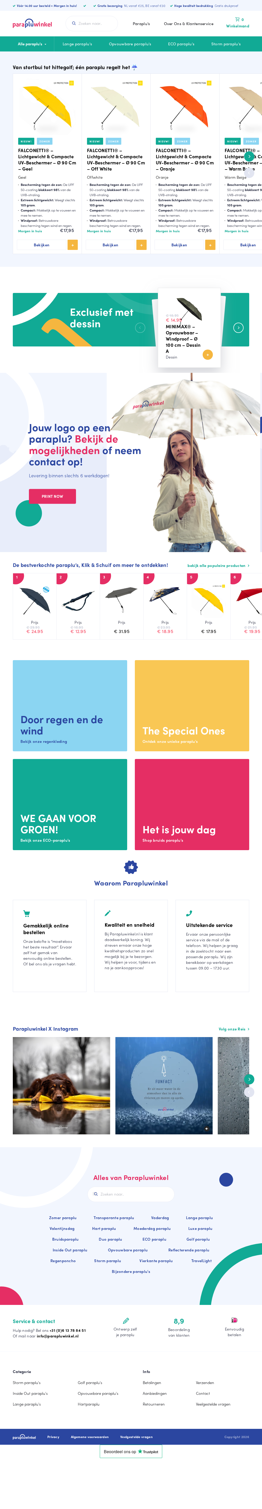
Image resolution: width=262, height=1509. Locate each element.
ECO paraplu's (181, 44)
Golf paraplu (198, 1239)
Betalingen (152, 1382)
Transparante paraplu (114, 1217)
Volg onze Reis (233, 1029)
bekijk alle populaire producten (217, 565)
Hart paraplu (104, 1228)
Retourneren (154, 1404)
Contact (203, 1393)
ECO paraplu (154, 1239)
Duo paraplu (110, 1239)
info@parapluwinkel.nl (58, 1336)
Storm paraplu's (226, 44)
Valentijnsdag (62, 1228)
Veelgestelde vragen (213, 1404)
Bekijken (42, 245)
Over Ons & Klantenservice (189, 23)
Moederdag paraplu (152, 1228)
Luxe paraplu (200, 1228)
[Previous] (249, 173)
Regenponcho (63, 1260)
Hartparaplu (89, 1404)
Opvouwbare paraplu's (130, 44)
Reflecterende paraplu (188, 1250)
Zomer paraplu (63, 1217)
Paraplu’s (141, 23)
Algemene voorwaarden (90, 1437)
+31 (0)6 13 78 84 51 (68, 1330)
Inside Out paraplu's (30, 1393)
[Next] (249, 156)
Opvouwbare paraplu (128, 1250)
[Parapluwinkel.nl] (32, 23)
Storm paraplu (107, 1260)
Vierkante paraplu (156, 1260)
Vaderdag (160, 1217)
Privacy (53, 1437)
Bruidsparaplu (65, 1239)
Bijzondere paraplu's (131, 1271)
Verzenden (205, 1382)
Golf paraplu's (90, 1382)
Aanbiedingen (155, 1393)
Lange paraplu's (77, 44)
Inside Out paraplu (70, 1250)
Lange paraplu (199, 1217)
